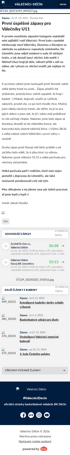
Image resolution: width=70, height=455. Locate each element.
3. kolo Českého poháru (35, 354)
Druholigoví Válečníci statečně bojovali (39, 339)
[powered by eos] (35, 448)
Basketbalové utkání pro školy (39, 319)
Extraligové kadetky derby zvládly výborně (42, 304)
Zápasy (23, 298)
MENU (63, 4)
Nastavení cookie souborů (35, 441)
